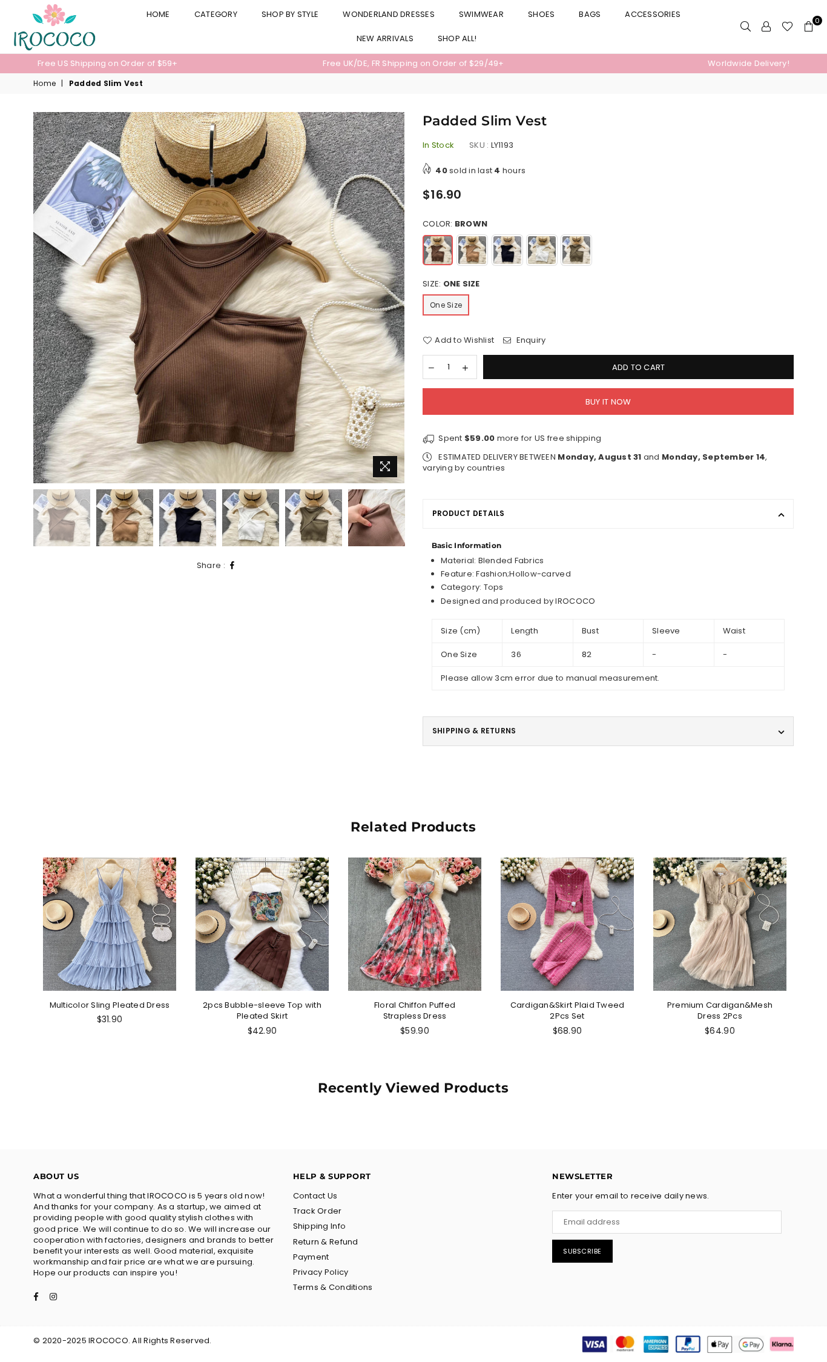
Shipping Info (319, 1226)
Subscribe (582, 1251)
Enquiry (529, 340)
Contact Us (315, 1196)
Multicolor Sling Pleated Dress (110, 1005)
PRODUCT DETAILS (468, 513)
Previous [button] (43, 297)
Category (215, 14)
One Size (446, 305)
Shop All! (457, 38)
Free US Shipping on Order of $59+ (108, 63)
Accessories (652, 14)
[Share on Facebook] (232, 566)
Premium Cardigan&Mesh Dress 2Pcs (720, 1010)
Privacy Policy (321, 1272)
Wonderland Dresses (389, 14)
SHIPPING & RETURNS (474, 731)
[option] (163, 63)
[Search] (745, 27)
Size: (451, 284)
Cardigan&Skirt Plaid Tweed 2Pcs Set (567, 1010)
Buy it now (608, 402)
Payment (311, 1257)
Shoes (541, 14)
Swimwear (481, 14)
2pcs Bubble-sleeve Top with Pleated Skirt (262, 1010)
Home (158, 14)
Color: (455, 224)
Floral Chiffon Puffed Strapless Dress (414, 1010)
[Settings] (766, 27)
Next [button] (393, 297)
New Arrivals (385, 38)
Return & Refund (325, 1242)
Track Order (317, 1211)
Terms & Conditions (333, 1287)
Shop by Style (290, 14)
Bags (590, 14)
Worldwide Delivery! (748, 63)
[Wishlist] (787, 27)
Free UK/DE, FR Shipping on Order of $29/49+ (413, 63)
